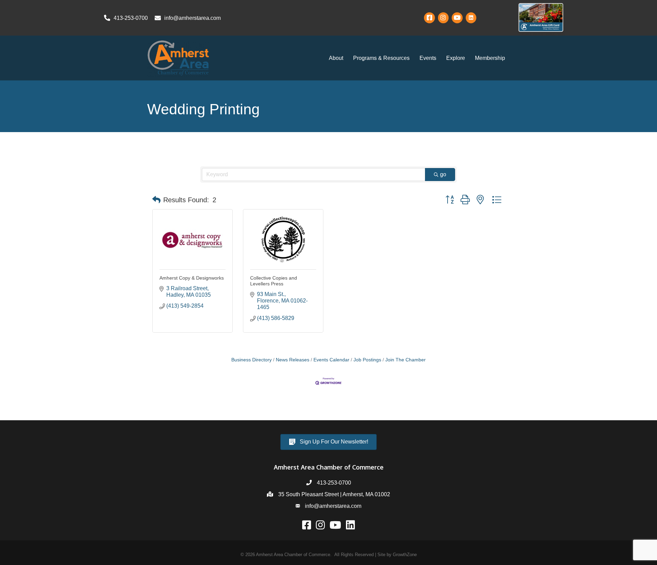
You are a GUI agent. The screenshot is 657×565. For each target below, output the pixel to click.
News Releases (292, 359)
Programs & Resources (381, 58)
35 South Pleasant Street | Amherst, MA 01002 (334, 494)
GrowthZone (405, 554)
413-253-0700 (334, 483)
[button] (156, 200)
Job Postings (367, 359)
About (336, 58)
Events (428, 58)
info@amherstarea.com (333, 506)
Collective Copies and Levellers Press (273, 280)
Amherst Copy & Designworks (191, 278)
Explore (455, 58)
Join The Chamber (405, 359)
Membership (490, 58)
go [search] (443, 174)
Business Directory (251, 359)
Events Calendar (331, 359)
